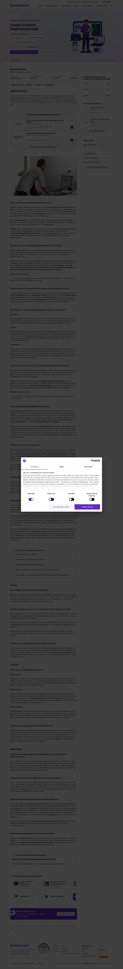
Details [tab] (61, 467)
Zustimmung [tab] (35, 467)
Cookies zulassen (87, 507)
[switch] (51, 499)
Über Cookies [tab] (88, 467)
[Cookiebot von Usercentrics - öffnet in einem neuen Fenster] (92, 460)
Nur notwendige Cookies (61, 507)
